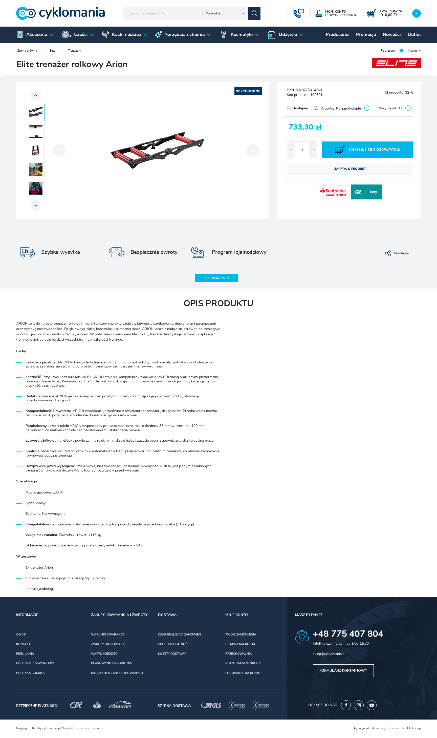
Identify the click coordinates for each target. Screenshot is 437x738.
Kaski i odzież (126, 34)
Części (81, 34)
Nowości (392, 34)
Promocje (366, 34)
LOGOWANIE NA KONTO (242, 672)
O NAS (21, 634)
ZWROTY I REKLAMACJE (108, 644)
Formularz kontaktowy (343, 670)
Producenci (337, 34)
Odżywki (288, 34)
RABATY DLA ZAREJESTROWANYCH (117, 672)
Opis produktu (216, 277)
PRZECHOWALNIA (238, 653)
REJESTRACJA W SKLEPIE (243, 663)
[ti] (386, 728)
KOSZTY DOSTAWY (172, 653)
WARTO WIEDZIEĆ (104, 653)
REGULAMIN (25, 653)
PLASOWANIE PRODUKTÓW (111, 663)
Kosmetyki (242, 34)
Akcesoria (36, 34)
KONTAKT (23, 644)
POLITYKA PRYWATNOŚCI (35, 663)
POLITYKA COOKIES (30, 672)
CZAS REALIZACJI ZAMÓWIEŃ (179, 634)
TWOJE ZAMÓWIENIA (240, 634)
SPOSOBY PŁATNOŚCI (174, 644)
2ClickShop (413, 728)
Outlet (414, 34)
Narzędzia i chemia (184, 34)
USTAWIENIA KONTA (240, 644)
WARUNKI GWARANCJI (107, 634)
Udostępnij (400, 253)
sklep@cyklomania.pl (329, 654)
